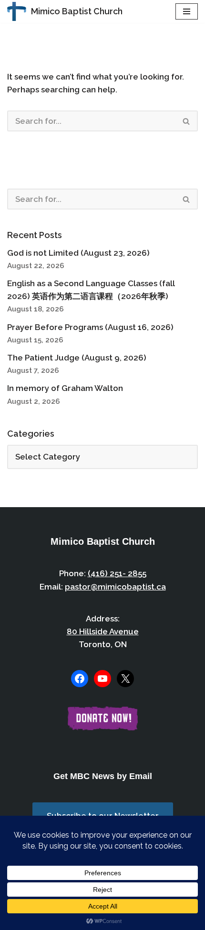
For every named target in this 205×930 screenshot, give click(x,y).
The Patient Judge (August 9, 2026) (76, 357)
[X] (125, 678)
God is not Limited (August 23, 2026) (78, 253)
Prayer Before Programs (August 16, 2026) (90, 327)
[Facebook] (79, 678)
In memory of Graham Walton (65, 388)
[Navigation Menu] (186, 11)
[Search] (186, 120)
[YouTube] (102, 678)
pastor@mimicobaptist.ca (115, 586)
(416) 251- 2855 (117, 573)
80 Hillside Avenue (103, 631)
